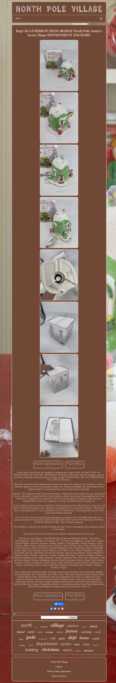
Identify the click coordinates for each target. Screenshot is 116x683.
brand (39, 632)
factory (72, 631)
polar (62, 638)
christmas (50, 649)
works (84, 627)
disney (21, 639)
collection (43, 639)
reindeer (22, 645)
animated (88, 650)
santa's (67, 650)
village (57, 625)
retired (93, 626)
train (78, 651)
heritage (49, 632)
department (47, 643)
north (26, 625)
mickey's (96, 645)
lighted (21, 631)
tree (36, 627)
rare (77, 644)
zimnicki (44, 627)
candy (98, 632)
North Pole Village (59, 662)
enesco (73, 625)
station (59, 632)
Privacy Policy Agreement (59, 671)
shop (86, 644)
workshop (86, 631)
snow (30, 645)
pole (31, 637)
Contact (59, 667)
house (84, 638)
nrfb (53, 638)
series (66, 643)
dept (72, 637)
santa (31, 631)
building (31, 650)
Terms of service (59, 676)
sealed (95, 638)
